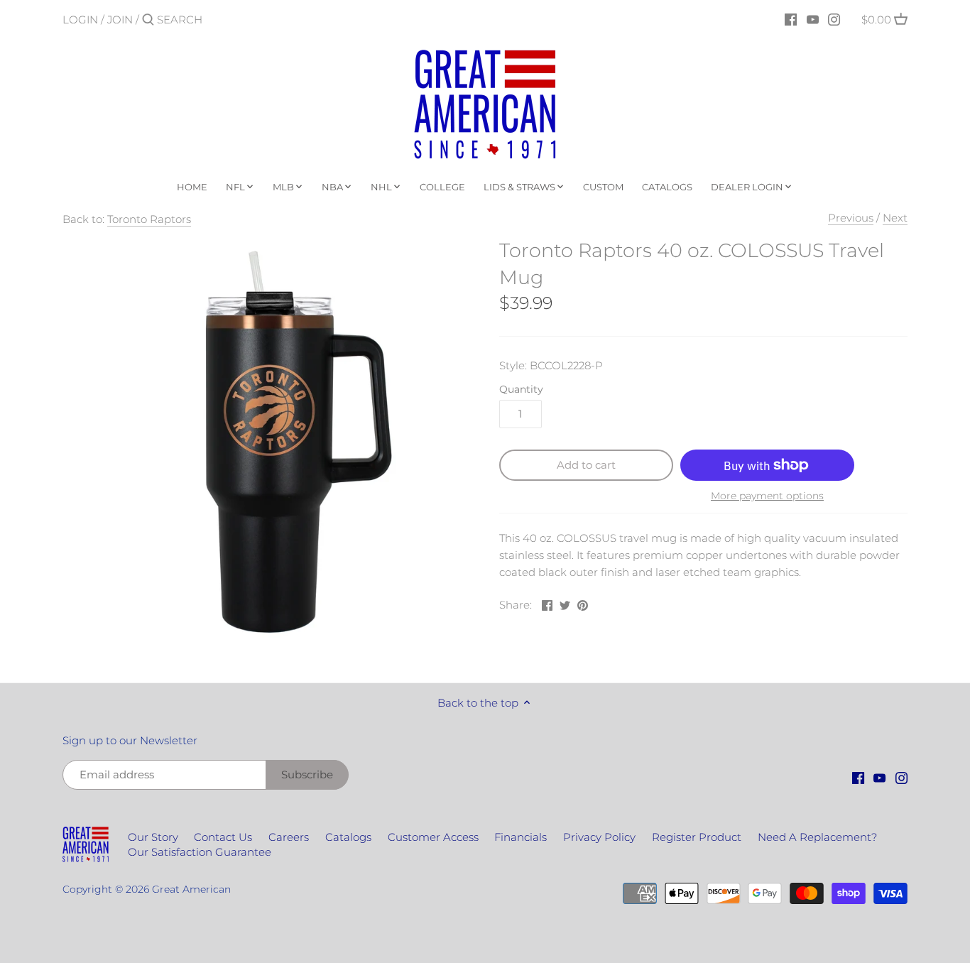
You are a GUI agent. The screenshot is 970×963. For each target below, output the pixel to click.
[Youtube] (813, 19)
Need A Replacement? (817, 837)
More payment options (767, 496)
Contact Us (223, 837)
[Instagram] (834, 19)
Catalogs (348, 837)
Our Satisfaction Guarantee (199, 852)
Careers (288, 837)
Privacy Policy (599, 837)
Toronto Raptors (149, 219)
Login (80, 19)
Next (895, 217)
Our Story (153, 837)
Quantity (521, 389)
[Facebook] (791, 19)
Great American (191, 889)
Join (120, 19)
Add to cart (586, 465)
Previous (850, 217)
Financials (520, 837)
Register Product (696, 837)
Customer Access (433, 837)
